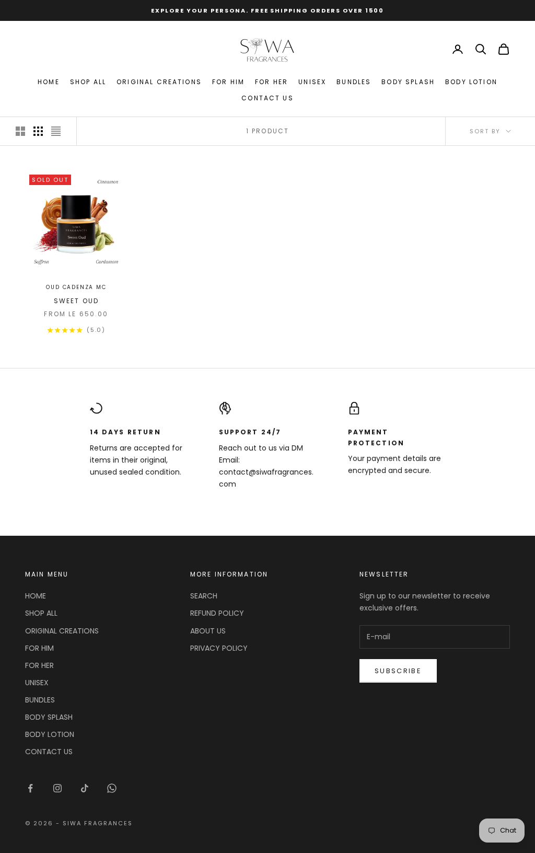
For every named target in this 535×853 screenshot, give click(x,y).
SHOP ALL (88, 81)
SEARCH (203, 596)
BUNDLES (353, 81)
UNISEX (312, 81)
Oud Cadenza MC (76, 287)
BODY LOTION (471, 81)
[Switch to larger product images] (20, 131)
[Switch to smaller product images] (38, 131)
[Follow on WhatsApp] (112, 788)
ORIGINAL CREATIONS (159, 81)
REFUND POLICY (217, 613)
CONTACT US (267, 98)
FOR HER (271, 81)
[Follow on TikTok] (84, 788)
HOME (49, 81)
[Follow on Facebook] (30, 788)
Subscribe (398, 671)
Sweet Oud (76, 300)
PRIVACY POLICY (219, 648)
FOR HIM (228, 81)
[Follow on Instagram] (57, 788)
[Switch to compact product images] (56, 131)
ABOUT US (208, 631)
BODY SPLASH (408, 81)
